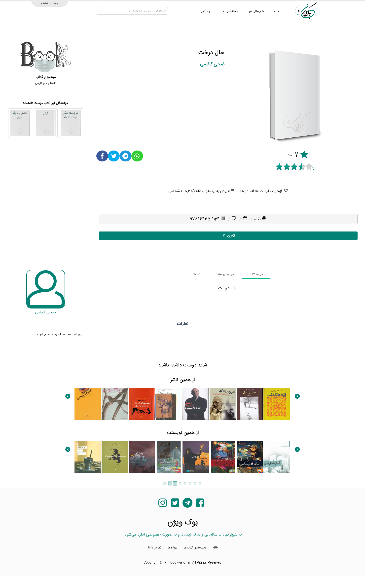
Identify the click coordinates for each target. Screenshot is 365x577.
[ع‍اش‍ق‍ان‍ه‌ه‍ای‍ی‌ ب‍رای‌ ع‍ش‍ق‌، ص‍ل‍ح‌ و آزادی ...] (168, 404)
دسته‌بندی (231, 11)
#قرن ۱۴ (228, 235)
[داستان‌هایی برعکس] (115, 404)
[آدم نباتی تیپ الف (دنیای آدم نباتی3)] (223, 457)
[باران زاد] (142, 457)
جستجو (206, 11)
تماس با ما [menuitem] (154, 547)
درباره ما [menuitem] (172, 547)
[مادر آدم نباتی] (250, 457)
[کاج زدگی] (87, 457)
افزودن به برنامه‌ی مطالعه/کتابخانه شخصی (199, 191)
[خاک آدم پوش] (195, 457)
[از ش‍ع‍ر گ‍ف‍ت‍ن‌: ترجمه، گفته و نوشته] (276, 404)
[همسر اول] (250, 404)
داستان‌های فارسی (45, 83)
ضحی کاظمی (212, 64)
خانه (276, 11)
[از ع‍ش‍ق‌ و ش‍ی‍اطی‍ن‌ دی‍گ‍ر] (195, 404)
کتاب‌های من (256, 11)
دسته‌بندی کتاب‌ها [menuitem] (195, 547)
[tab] (256, 274)
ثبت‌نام (44, 3)
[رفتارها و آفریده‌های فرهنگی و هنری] (142, 404)
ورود (56, 3)
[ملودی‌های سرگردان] (87, 404)
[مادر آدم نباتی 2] (168, 457)
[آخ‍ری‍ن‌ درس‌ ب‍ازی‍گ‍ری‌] (223, 404)
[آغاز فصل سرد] (276, 457)
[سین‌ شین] (115, 457)
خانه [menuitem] (215, 547)
